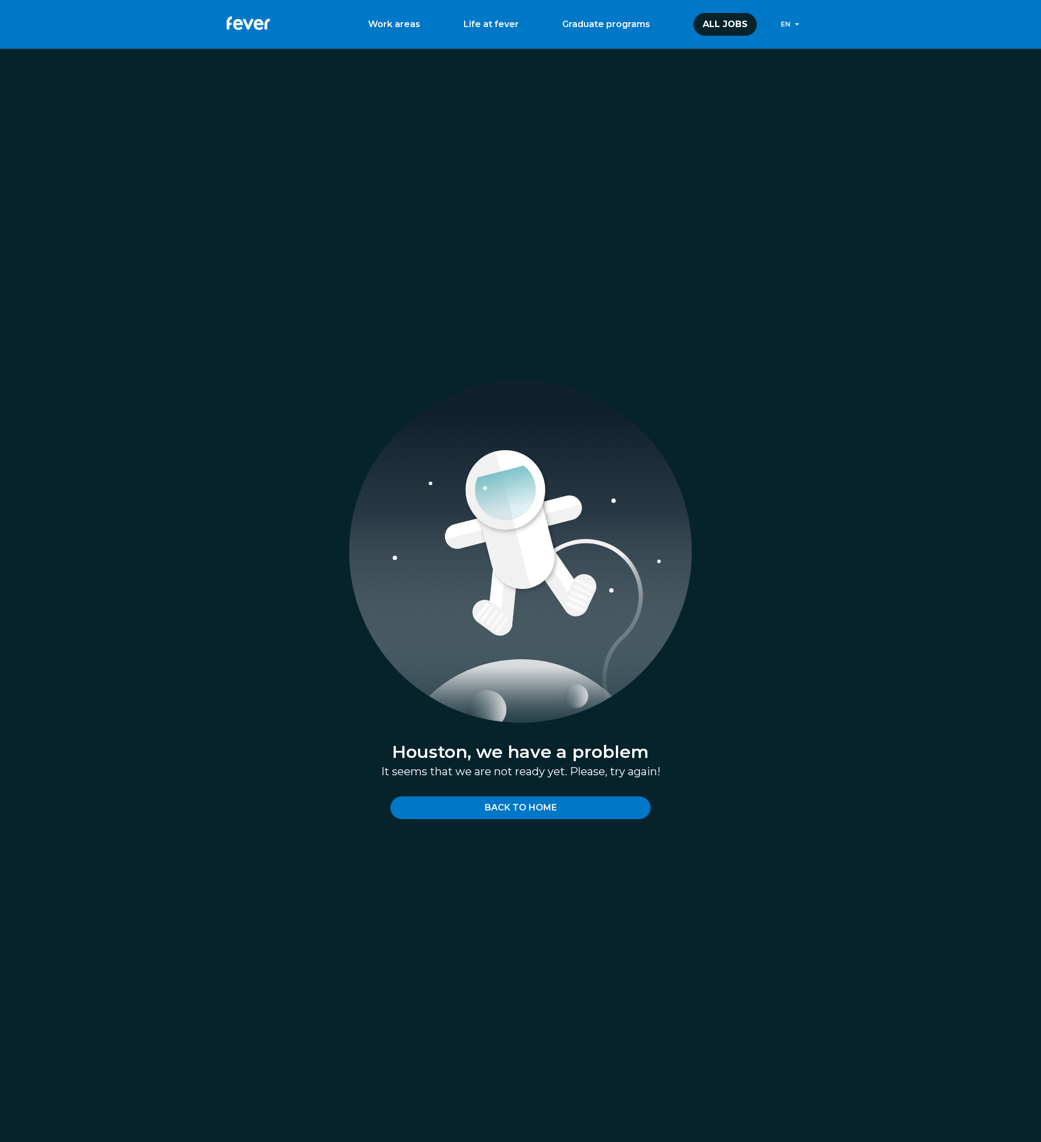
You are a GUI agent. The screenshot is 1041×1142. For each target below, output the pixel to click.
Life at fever (491, 24)
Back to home (521, 807)
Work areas (394, 24)
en (786, 24)
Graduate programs (606, 24)
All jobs (725, 24)
